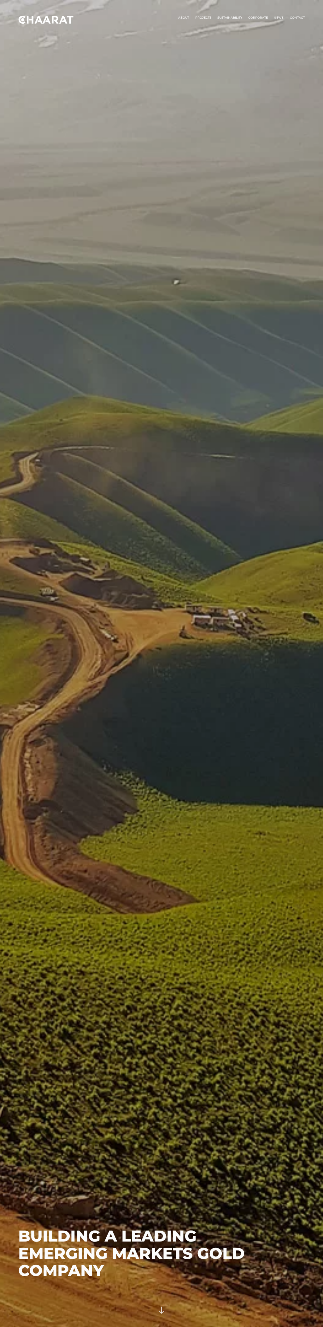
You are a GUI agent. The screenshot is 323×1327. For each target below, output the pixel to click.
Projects (203, 17)
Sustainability (229, 17)
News (279, 17)
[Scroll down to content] (161, 1311)
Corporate (258, 17)
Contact (297, 17)
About (183, 17)
